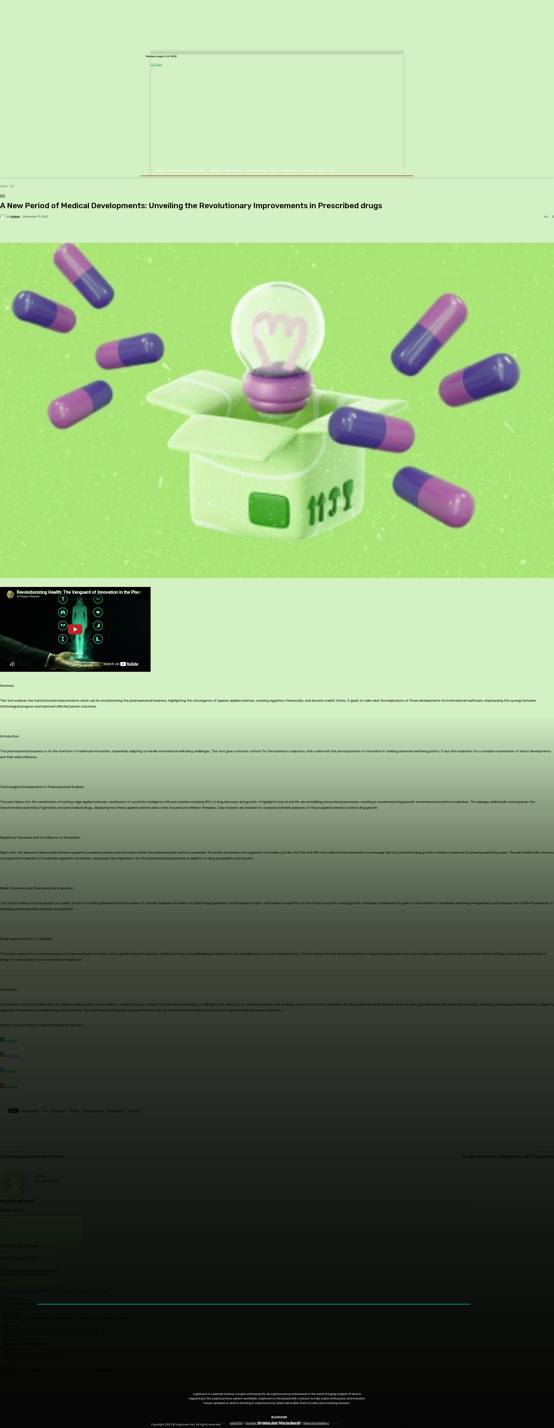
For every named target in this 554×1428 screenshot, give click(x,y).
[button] (403, 170)
